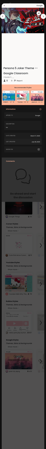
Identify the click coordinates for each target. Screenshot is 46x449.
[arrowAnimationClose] (2, 16)
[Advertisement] (8, 224)
